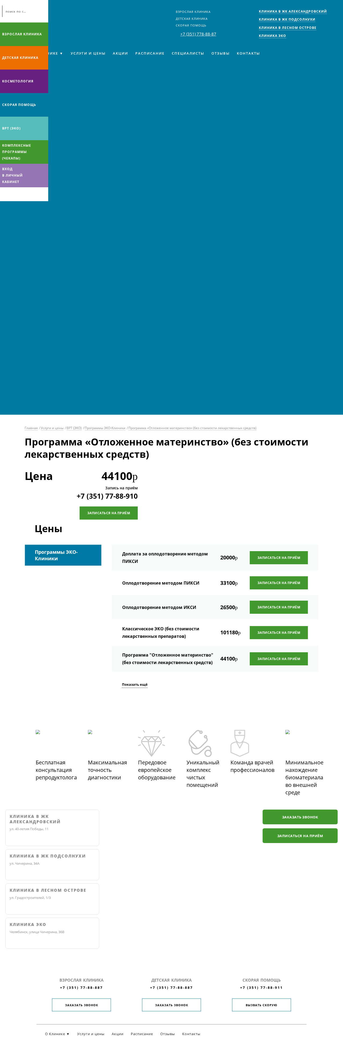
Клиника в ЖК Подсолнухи (48, 856)
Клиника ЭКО (28, 924)
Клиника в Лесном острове (48, 890)
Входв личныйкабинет (12, 175)
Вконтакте (5, 194)
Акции (120, 53)
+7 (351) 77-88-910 (107, 496)
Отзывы (220, 53)
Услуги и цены (88, 53)
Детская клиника (192, 19)
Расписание (150, 53)
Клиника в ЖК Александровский (35, 819)
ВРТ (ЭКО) (11, 128)
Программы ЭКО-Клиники (105, 428)
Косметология (17, 81)
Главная (31, 428)
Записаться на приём (108, 513)
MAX (15, 194)
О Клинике (45, 53)
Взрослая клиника (193, 12)
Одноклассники (26, 194)
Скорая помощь (191, 25)
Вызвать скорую (261, 1005)
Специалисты (188, 53)
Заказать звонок (300, 817)
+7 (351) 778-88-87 (198, 34)
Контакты (248, 53)
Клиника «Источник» (51, 15)
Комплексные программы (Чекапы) (16, 152)
